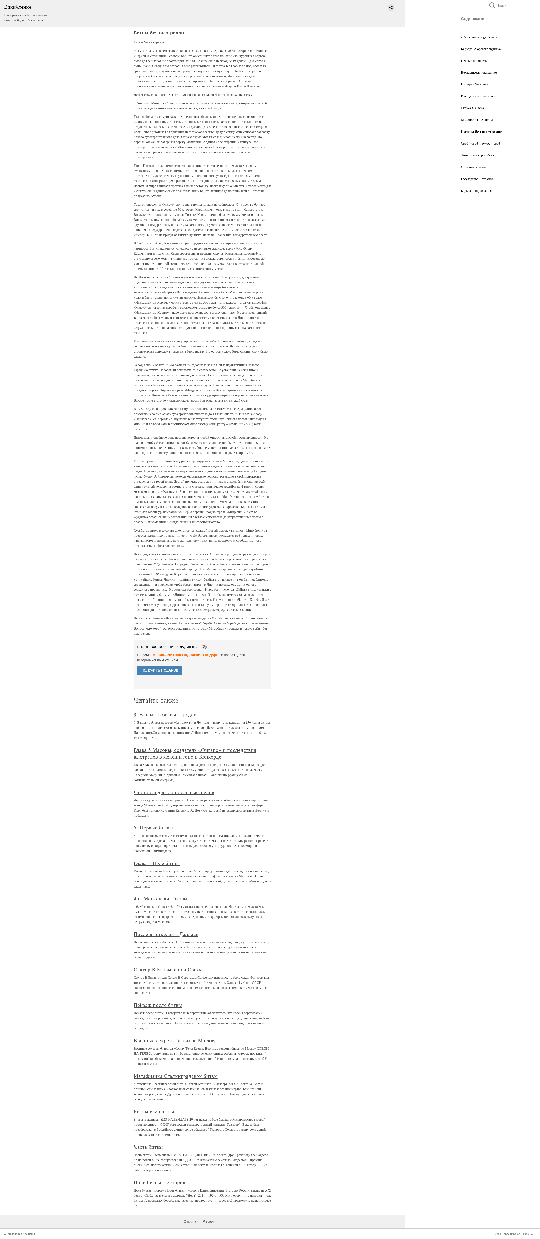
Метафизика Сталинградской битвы (176, 1075)
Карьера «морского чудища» (481, 48)
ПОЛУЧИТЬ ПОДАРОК (159, 670)
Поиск (497, 5)
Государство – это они (477, 178)
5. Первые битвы (153, 827)
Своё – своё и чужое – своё (480, 143)
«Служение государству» (479, 37)
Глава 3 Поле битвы (157, 863)
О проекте (191, 1221)
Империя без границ (475, 84)
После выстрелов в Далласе (166, 934)
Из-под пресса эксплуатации (481, 96)
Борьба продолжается (476, 190)
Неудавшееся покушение (479, 72)
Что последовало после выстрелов (174, 792)
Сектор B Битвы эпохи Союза (168, 969)
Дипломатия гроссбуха (477, 155)
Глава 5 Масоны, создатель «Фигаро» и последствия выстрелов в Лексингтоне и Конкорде (195, 753)
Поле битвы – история (159, 1182)
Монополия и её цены (477, 119)
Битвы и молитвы (154, 1111)
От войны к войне (474, 167)
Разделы (209, 1221)
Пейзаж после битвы (158, 1005)
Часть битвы (148, 1146)
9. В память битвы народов (165, 714)
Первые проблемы (474, 60)
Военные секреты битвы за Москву (175, 1040)
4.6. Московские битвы (161, 898)
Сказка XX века (472, 108)
